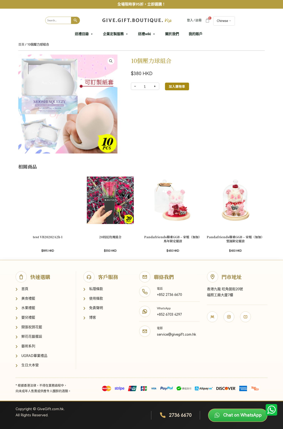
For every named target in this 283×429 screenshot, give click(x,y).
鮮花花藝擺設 (29, 337)
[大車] (207, 20)
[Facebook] (212, 316)
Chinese (222, 21)
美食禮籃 (25, 298)
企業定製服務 (113, 34)
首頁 (21, 44)
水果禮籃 (25, 308)
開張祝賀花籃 (29, 327)
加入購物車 (177, 86)
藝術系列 (25, 346)
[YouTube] (245, 316)
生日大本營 (27, 365)
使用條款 (93, 298)
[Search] (75, 20)
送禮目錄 (82, 34)
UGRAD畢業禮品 (31, 356)
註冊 (198, 20)
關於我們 (172, 34)
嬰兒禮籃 (25, 318)
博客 (89, 318)
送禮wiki (144, 34)
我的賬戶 (196, 34)
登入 (190, 20)
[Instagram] (229, 316)
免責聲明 (93, 308)
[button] (110, 61)
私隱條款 (93, 289)
